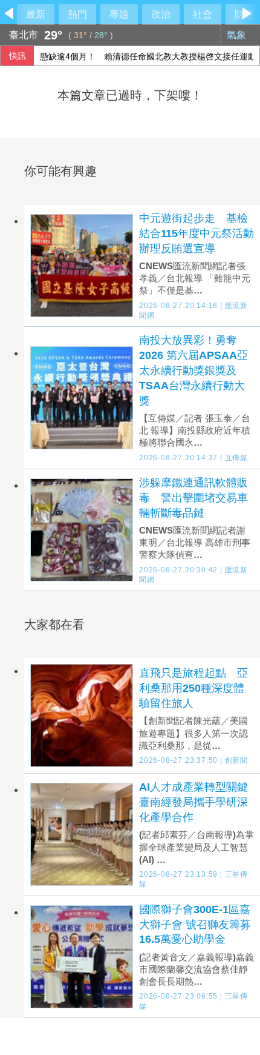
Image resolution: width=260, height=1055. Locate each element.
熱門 (77, 14)
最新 (35, 14)
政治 (161, 14)
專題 (119, 14)
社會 (202, 14)
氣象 (238, 35)
